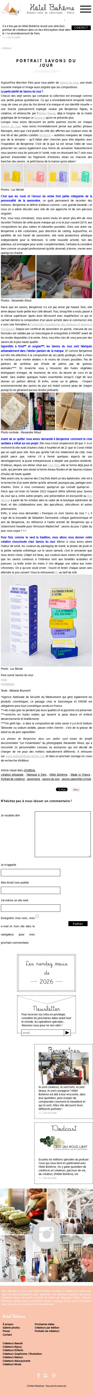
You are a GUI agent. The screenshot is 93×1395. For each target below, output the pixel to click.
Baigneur (39, 117)
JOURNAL (29, 770)
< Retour (6, 48)
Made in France (80, 774)
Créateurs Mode (12, 1364)
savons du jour (51, 779)
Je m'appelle (8, 864)
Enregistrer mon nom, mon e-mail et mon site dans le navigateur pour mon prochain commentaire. (18, 930)
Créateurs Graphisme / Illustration (22, 1353)
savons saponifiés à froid (76, 779)
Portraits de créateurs (47, 1331)
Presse (6, 1331)
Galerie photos (11, 1327)
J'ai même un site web (14, 900)
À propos (8, 1324)
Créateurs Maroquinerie (16, 1360)
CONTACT (81, 27)
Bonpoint (45, 135)
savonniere (33, 779)
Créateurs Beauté (13, 1343)
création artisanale (12, 774)
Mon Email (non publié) (15, 882)
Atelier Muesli (46, 113)
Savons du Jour (69, 82)
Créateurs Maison (13, 1357)
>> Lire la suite (11, 37)
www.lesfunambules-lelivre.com (25, 756)
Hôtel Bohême (58, 774)
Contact (7, 1334)
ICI (56, 572)
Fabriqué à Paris (36, 774)
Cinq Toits (53, 465)
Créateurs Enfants (13, 1350)
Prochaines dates (44, 1324)
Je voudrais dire (10, 815)
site (4, 679)
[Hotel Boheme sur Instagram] (46, 1280)
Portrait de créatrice (13, 779)
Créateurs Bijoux (12, 1346)
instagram (8, 684)
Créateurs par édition (47, 1327)
